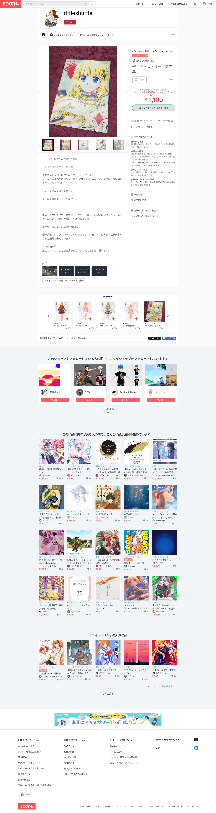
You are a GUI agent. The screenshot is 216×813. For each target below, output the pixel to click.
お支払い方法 (140, 200)
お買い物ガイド (71, 751)
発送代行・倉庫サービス (29, 763)
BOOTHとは (157, 4)
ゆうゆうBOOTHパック (160, 162)
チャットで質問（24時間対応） (124, 757)
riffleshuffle (108, 296)
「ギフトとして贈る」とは (146, 127)
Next (126, 91)
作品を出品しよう (179, 4)
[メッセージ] (110, 35)
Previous (39, 91)
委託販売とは (24, 779)
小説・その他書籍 (140, 51)
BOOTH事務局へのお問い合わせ (125, 763)
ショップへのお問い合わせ (143, 216)
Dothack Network (130, 392)
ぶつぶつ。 (161, 392)
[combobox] (56, 3)
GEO (87, 392)
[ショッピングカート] (195, 4)
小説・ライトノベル (162, 51)
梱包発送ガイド (25, 774)
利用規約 (89, 806)
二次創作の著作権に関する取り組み (34, 785)
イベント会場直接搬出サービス (32, 768)
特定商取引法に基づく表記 (143, 210)
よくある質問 (116, 751)
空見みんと (55, 392)
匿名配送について (26, 757)
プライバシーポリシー (137, 806)
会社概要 (80, 806)
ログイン (140, 4)
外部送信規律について (157, 806)
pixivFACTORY (137, 182)
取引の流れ (139, 194)
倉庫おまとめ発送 (72, 768)
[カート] (152, 60)
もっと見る (108, 409)
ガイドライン (121, 806)
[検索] (86, 4)
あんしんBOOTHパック (140, 162)
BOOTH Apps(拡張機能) (29, 751)
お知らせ (114, 746)
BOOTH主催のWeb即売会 (76, 774)
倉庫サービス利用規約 (104, 806)
